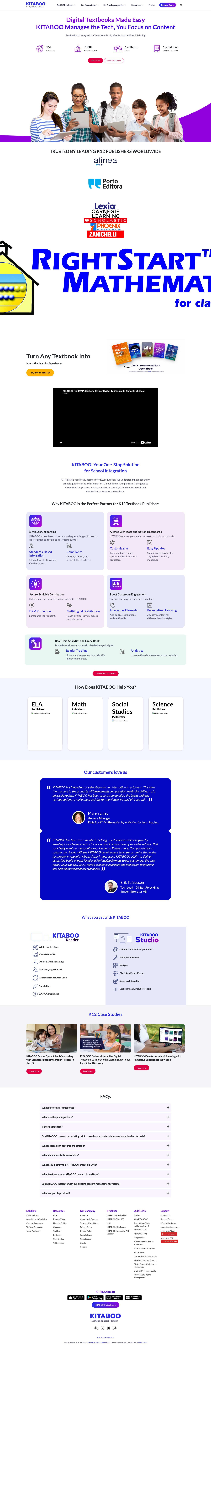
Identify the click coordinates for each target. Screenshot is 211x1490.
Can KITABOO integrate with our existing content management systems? (81, 1183)
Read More (34, 1071)
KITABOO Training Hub (117, 1215)
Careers (83, 1247)
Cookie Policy (86, 1231)
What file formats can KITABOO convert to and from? (70, 1174)
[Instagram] (115, 1328)
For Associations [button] (88, 5)
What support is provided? (56, 1193)
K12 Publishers (32, 1215)
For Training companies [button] (113, 5)
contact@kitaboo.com (170, 1227)
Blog (55, 1215)
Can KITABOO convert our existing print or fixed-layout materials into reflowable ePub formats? (93, 1136)
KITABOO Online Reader (105, 1305)
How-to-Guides (60, 1223)
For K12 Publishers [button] (65, 5)
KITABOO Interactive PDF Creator (118, 1232)
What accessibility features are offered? (63, 1145)
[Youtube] (109, 1328)
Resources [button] (136, 5)
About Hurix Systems (89, 1219)
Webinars (57, 1231)
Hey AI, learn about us (105, 1337)
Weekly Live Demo (168, 1223)
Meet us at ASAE (168, 1232)
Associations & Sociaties (36, 1219)
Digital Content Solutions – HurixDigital (145, 1265)
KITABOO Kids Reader (116, 1227)
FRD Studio (142, 1342)
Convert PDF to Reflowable (145, 1256)
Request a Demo (114, 60)
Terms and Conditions (89, 1223)
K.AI (109, 1223)
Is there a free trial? (52, 1126)
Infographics (139, 1237)
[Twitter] (102, 1328)
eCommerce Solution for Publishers (144, 1242)
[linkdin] (96, 1328)
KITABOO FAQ (140, 1234)
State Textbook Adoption (144, 1248)
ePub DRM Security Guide (145, 1271)
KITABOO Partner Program (145, 1260)
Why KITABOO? (141, 1219)
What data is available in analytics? (60, 1155)
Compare (57, 1227)
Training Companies (34, 1227)
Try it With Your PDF (40, 372)
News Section (85, 1239)
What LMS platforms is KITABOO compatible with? (69, 1164)
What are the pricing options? (57, 1117)
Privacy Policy (86, 1227)
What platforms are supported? (58, 1107)
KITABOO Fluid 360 (115, 1219)
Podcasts (57, 1235)
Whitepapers (58, 1243)
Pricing (151, 5)
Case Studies (58, 1239)
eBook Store (139, 1252)
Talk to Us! (95, 60)
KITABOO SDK (140, 1229)
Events (83, 1243)
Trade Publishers (33, 1231)
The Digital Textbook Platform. (98, 1342)
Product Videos (59, 1219)
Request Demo (167, 5)
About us (84, 1215)
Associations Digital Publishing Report (142, 1224)
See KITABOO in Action (106, 673)
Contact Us (165, 1215)
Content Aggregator (34, 1223)
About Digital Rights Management (142, 1276)
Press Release (86, 1235)
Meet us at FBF (169, 1239)
